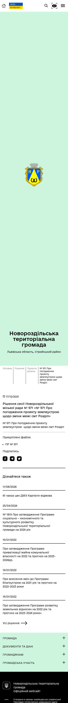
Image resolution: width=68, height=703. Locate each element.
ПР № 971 (11, 444)
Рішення (19, 368)
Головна (7, 368)
